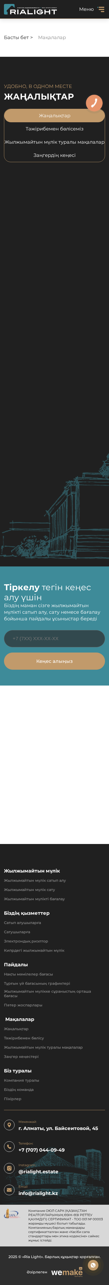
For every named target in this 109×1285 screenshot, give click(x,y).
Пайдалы (16, 965)
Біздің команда (19, 1089)
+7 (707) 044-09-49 (42, 1150)
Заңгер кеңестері (21, 1056)
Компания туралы (21, 1080)
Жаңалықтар (54, 116)
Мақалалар (19, 1019)
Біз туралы (17, 1071)
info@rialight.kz (38, 1193)
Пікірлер (12, 1099)
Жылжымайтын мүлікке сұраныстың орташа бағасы (47, 993)
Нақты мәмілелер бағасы (28, 974)
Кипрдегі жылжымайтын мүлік (34, 950)
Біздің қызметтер (26, 913)
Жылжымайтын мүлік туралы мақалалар (54, 142)
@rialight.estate (38, 1172)
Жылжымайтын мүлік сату (29, 890)
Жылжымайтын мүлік (32, 871)
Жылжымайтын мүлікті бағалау (34, 899)
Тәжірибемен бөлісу (24, 1038)
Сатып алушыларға (22, 923)
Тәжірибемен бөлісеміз (55, 129)
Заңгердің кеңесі (55, 155)
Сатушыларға (17, 932)
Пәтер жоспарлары (23, 1005)
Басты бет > (19, 37)
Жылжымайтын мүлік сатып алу (35, 880)
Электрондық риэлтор (26, 941)
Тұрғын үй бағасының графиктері (37, 983)
